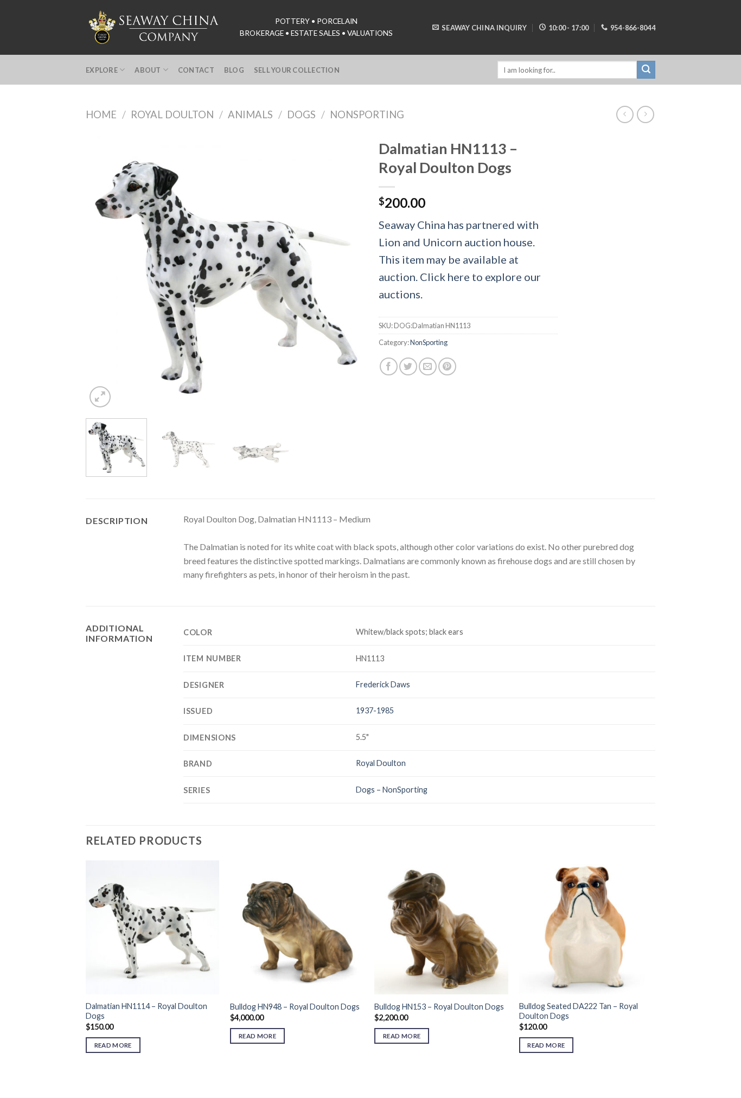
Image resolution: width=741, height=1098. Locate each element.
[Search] (646, 70)
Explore (102, 70)
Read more (113, 1045)
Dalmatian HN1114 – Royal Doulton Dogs (146, 1011)
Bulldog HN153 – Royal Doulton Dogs (439, 1006)
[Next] (343, 271)
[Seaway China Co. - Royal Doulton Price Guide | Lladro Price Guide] (154, 27)
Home (101, 114)
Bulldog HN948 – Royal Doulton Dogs (295, 1006)
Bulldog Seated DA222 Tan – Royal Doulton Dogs (578, 1011)
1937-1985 (375, 710)
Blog (234, 70)
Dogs (301, 114)
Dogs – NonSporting (391, 789)
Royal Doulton (172, 114)
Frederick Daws (383, 684)
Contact (196, 70)
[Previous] (104, 271)
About (148, 70)
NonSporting (367, 114)
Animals (250, 114)
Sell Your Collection (297, 70)
